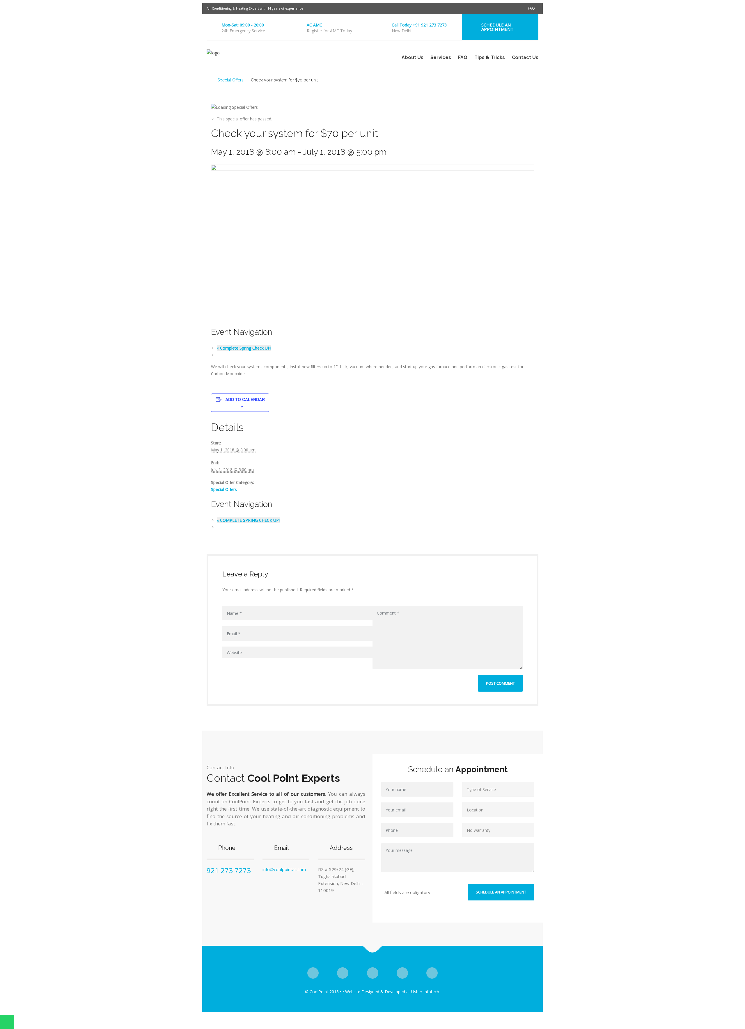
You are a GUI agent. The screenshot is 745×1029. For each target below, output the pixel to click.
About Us (412, 57)
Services (440, 57)
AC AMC (314, 25)
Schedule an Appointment (497, 27)
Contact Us (525, 57)
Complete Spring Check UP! (244, 348)
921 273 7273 (229, 870)
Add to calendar (245, 399)
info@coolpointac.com (284, 869)
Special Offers (224, 489)
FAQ (531, 8)
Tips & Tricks (489, 57)
